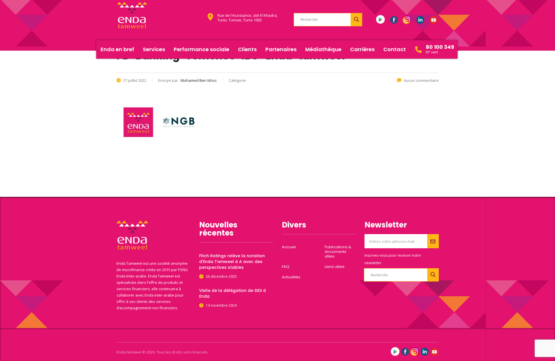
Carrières (362, 49)
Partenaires (281, 49)
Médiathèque (323, 49)
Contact (394, 49)
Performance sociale (201, 49)
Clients (247, 49)
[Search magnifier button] (356, 19)
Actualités (291, 277)
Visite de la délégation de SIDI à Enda (232, 293)
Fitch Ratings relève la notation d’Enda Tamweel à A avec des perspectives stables (232, 261)
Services (154, 49)
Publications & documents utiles (338, 252)
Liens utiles (335, 266)
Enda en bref (117, 49)
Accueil (289, 247)
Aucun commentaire (421, 80)
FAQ (285, 266)
